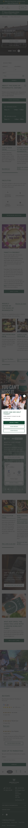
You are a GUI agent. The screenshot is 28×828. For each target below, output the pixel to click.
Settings (21, 431)
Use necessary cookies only (14, 441)
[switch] (24, 416)
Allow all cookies (14, 436)
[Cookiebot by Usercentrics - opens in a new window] (20, 386)
